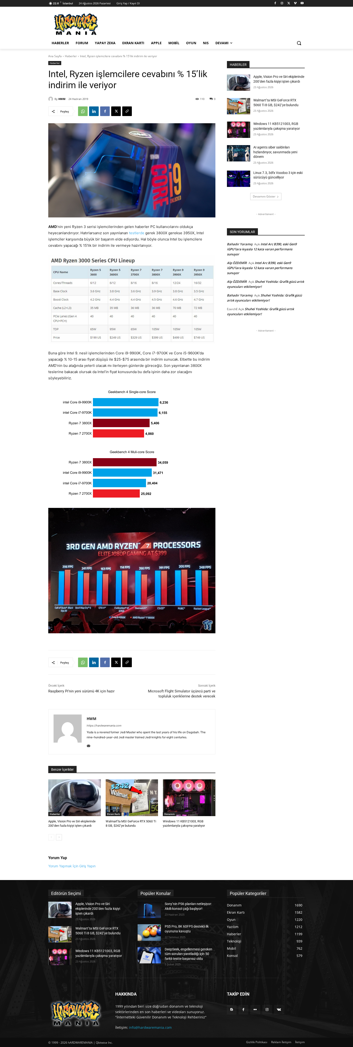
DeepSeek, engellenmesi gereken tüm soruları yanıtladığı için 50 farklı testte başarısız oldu (188, 954)
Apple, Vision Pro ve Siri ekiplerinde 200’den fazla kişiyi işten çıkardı (97, 908)
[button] (299, 43)
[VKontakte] (279, 1009)
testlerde (136, 233)
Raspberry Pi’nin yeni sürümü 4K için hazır (81, 691)
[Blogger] (231, 1009)
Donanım (169, 814)
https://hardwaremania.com (104, 725)
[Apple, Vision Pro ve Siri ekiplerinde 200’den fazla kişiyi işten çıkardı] (74, 797)
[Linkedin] (94, 111)
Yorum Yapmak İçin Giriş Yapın (72, 866)
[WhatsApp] (83, 111)
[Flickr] (255, 1009)
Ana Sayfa (55, 56)
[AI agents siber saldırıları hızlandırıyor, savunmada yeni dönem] (238, 153)
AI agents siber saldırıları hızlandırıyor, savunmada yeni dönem (275, 152)
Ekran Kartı (113, 814)
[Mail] (88, 745)
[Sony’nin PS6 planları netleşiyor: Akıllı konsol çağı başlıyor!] (149, 910)
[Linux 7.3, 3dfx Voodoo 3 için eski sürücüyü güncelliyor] (238, 179)
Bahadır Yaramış (239, 244)
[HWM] (51, 99)
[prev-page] (51, 837)
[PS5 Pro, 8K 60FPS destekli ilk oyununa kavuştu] (149, 932)
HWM (61, 99)
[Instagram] (282, 3)
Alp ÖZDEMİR (237, 263)
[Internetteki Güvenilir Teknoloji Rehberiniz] (86, 24)
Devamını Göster (264, 196)
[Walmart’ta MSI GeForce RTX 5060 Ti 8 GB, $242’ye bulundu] (132, 797)
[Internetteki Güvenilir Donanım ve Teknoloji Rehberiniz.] (76, 1013)
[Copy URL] (127, 111)
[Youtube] (302, 3)
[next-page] (59, 837)
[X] (289, 3)
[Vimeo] (295, 3)
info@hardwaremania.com (150, 1027)
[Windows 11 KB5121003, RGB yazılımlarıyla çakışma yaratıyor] (189, 797)
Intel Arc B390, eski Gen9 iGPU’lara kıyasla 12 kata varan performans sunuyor (262, 249)
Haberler (71, 56)
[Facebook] (275, 3)
